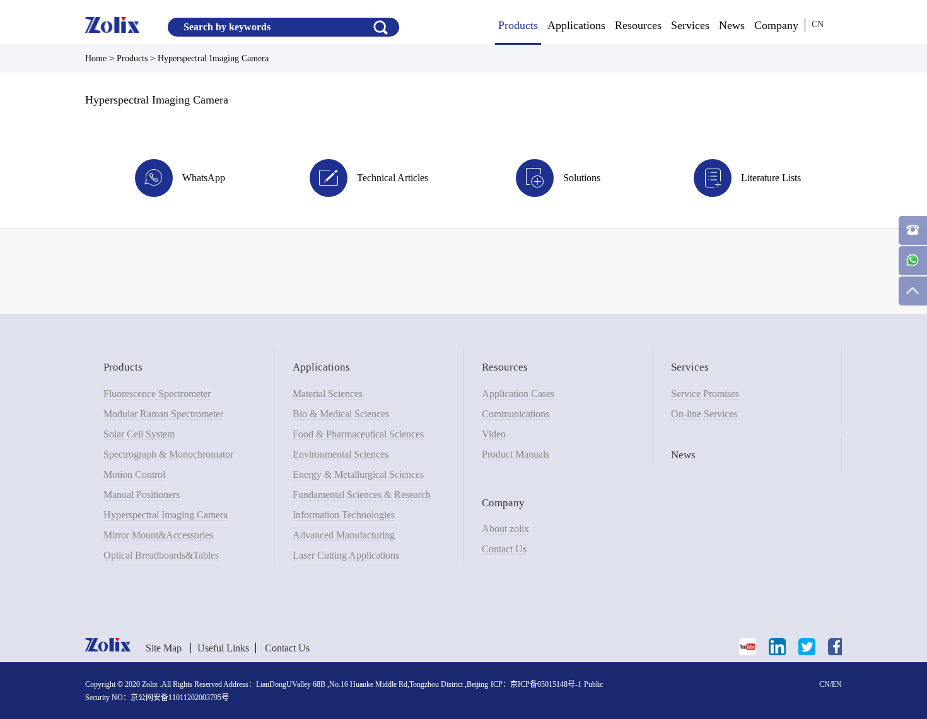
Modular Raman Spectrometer (163, 413)
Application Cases (518, 393)
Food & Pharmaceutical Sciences (358, 434)
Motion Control (134, 474)
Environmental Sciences (340, 454)
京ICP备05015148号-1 (545, 684)
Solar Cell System (139, 434)
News (732, 25)
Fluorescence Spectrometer (157, 393)
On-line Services (704, 413)
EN (837, 684)
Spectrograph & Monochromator (168, 454)
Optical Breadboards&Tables (161, 555)
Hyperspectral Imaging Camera (165, 514)
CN (818, 24)
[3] (777, 647)
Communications (515, 413)
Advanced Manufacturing (344, 535)
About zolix (505, 528)
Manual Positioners (141, 494)
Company (776, 25)
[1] (836, 647)
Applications (576, 25)
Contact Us (504, 549)
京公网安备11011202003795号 (180, 697)
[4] (747, 647)
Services (690, 25)
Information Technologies (344, 514)
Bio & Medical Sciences (341, 413)
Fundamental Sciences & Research (362, 494)
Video (494, 434)
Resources (638, 25)
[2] (806, 647)
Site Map (164, 648)
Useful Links (223, 648)
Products (518, 25)
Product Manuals (515, 454)
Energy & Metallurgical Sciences (358, 474)
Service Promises (705, 393)
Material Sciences (328, 393)
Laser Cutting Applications (346, 555)
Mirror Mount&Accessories (158, 535)
